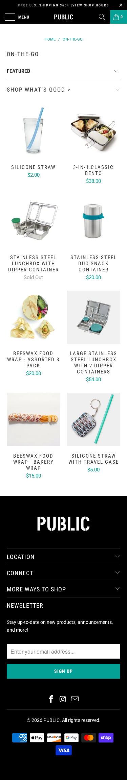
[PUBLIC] (64, 17)
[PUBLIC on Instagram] (63, 699)
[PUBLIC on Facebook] (51, 699)
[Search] (102, 17)
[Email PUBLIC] (75, 699)
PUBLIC (51, 720)
